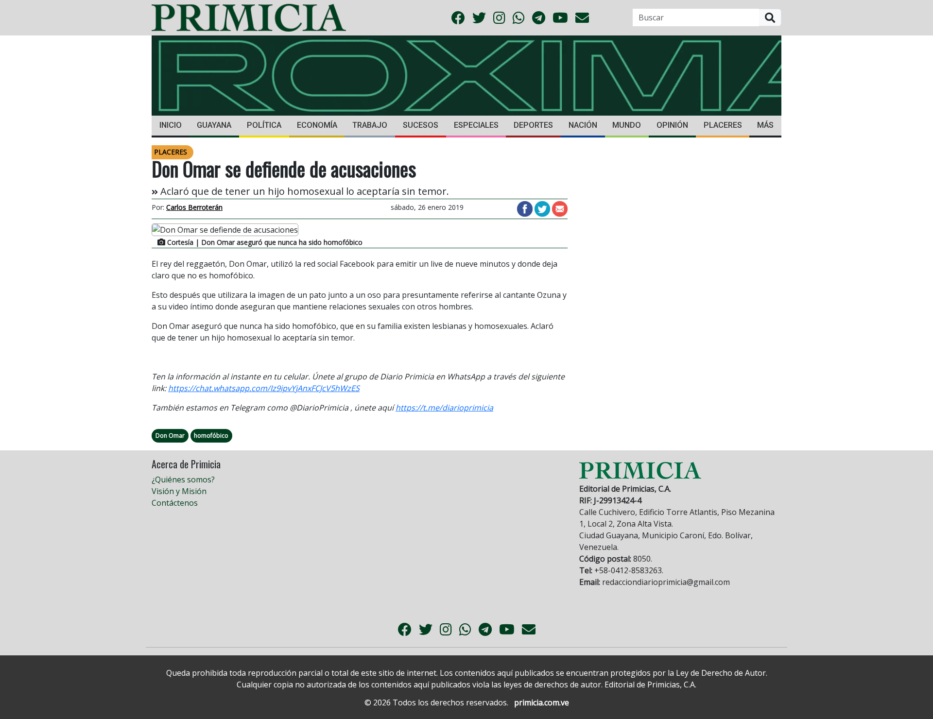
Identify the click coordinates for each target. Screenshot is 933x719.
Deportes (533, 125)
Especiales (476, 125)
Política (264, 125)
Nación (583, 125)
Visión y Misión (179, 491)
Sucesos (420, 125)
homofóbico (211, 435)
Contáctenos (175, 502)
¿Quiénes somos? (183, 479)
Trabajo (369, 125)
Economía (317, 125)
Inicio (170, 125)
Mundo (626, 125)
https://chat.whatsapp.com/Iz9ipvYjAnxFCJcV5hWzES (264, 388)
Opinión (672, 125)
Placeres (723, 125)
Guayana (214, 125)
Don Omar (170, 435)
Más (765, 125)
